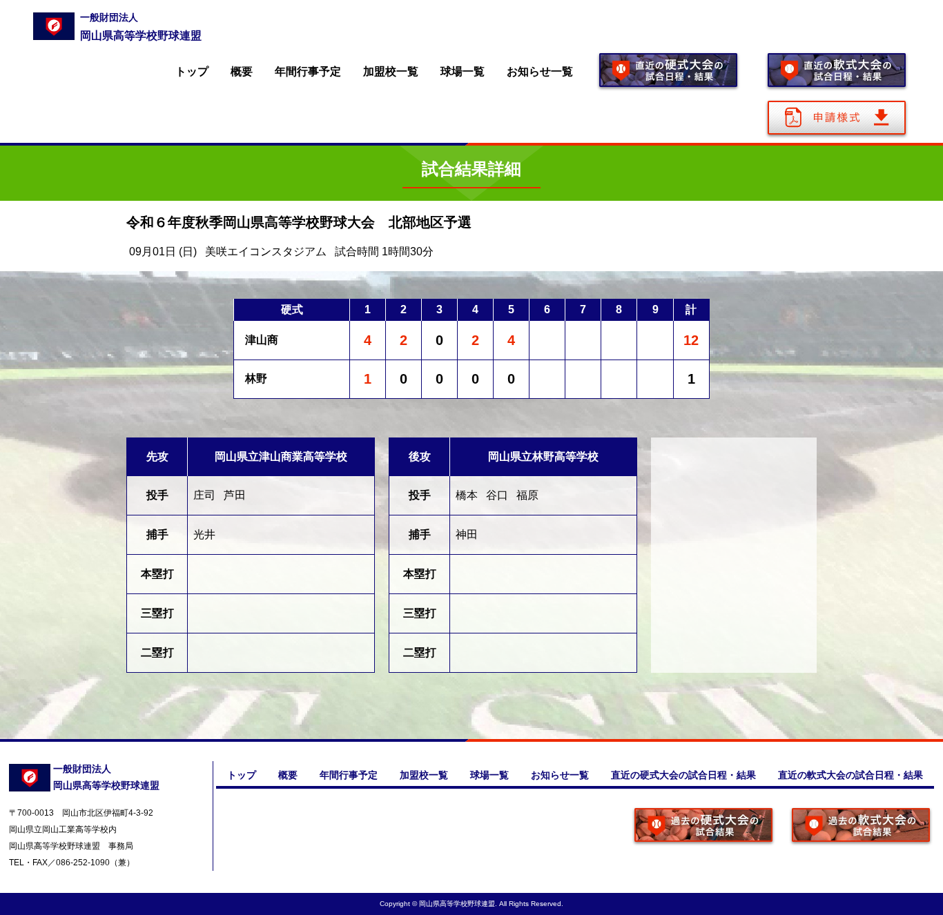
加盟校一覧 (390, 71)
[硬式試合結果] (703, 826)
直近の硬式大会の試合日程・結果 (683, 774)
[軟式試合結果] (861, 826)
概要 (242, 71)
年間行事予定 (308, 71)
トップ (191, 71)
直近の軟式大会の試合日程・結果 (850, 774)
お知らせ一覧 (540, 71)
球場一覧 (462, 71)
